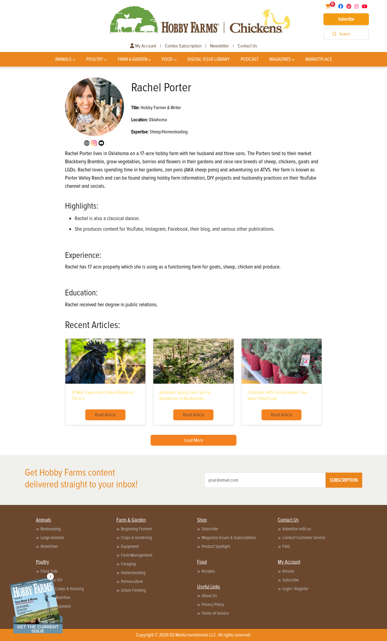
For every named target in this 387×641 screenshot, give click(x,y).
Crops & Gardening (136, 537)
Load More (193, 440)
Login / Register (295, 588)
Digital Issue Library (208, 59)
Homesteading (133, 572)
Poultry (94, 59)
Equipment (130, 546)
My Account (145, 46)
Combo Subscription (183, 46)
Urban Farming (133, 590)
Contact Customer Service (303, 537)
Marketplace (318, 59)
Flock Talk (49, 571)
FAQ (286, 546)
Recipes (208, 571)
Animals (63, 59)
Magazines (280, 59)
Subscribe (346, 19)
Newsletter (219, 46)
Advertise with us (296, 529)
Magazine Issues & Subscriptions (229, 537)
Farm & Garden (132, 59)
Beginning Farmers (136, 529)
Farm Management (136, 555)
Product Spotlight (216, 546)
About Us (209, 595)
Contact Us (247, 46)
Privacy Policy (213, 604)
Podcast (250, 59)
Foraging (128, 564)
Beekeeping (51, 529)
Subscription (344, 480)
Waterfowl (49, 546)
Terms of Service (215, 613)
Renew (288, 571)
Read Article (105, 415)
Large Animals (52, 537)
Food (167, 59)
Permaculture (132, 581)
